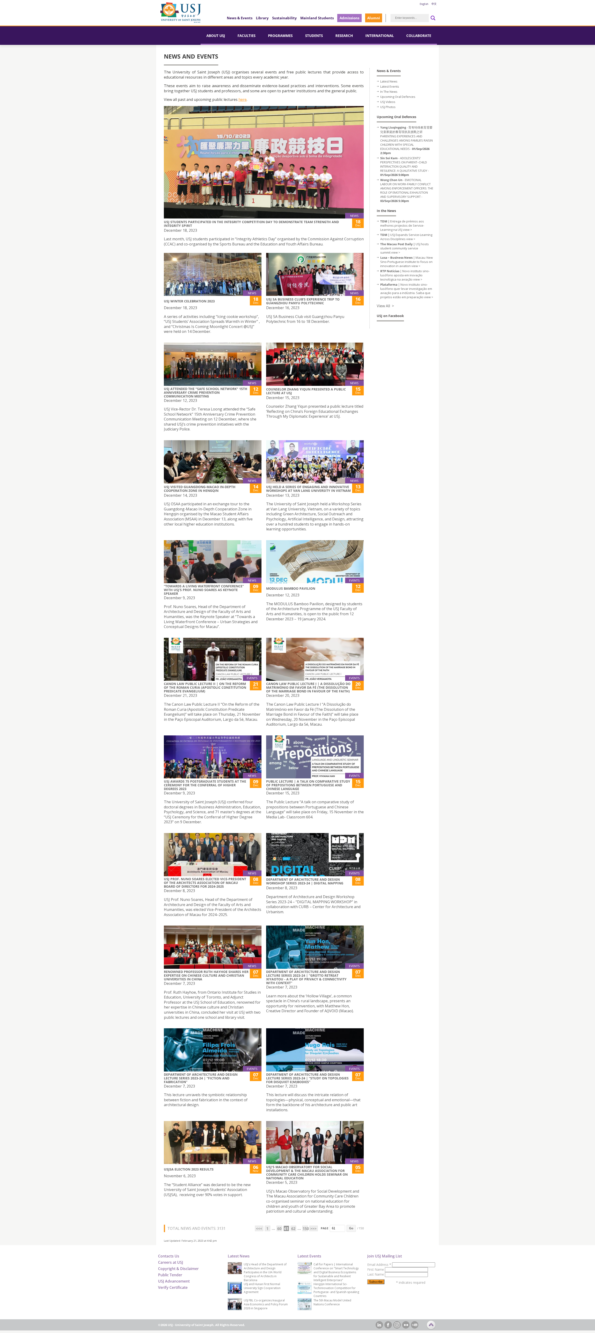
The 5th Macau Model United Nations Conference (332, 1302)
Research (344, 35)
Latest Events (389, 86)
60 (279, 1228)
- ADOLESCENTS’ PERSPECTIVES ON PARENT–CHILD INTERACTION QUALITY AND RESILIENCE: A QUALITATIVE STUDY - (404, 166)
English (424, 4)
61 (286, 1228)
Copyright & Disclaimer (178, 1268)
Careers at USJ (170, 1262)
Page (324, 1228)
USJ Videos (387, 102)
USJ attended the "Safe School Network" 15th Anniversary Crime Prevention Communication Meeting (205, 392)
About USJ (215, 35)
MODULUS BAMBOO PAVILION (290, 588)
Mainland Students (317, 18)
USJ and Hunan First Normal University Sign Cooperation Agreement (262, 1288)
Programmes (280, 35)
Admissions (349, 18)
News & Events (239, 18)
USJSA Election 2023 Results (189, 1169)
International (379, 35)
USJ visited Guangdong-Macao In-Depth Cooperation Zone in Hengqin (199, 489)
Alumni (373, 18)
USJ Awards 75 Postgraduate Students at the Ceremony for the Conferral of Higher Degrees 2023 (205, 785)
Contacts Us (168, 1256)
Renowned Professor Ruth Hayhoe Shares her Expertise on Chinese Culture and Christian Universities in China (206, 975)
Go (351, 1228)
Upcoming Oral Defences (397, 97)
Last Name (376, 1274)
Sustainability (284, 18)
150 (305, 1228)
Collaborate (418, 35)
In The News (388, 91)
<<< (259, 1228)
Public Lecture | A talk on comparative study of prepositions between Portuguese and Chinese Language (308, 785)
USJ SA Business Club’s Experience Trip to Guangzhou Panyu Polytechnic (303, 301)
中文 (433, 4)
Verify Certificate (173, 1287)
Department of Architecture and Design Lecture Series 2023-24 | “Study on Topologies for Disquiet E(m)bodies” (307, 1078)
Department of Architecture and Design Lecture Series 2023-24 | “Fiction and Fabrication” (201, 1078)
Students (314, 35)
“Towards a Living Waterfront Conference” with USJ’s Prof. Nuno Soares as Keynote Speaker (204, 590)
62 (293, 1228)
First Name (376, 1269)
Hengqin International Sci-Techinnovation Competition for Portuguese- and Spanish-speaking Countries (336, 1290)
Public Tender (170, 1274)
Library (262, 18)
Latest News (388, 81)
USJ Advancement (174, 1281)
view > (407, 230)
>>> (313, 1228)
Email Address (379, 1264)
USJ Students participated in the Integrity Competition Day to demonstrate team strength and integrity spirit (251, 224)
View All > (385, 305)
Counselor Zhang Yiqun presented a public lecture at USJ (306, 391)
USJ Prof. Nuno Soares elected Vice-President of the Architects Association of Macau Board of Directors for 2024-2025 (205, 883)
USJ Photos (388, 107)
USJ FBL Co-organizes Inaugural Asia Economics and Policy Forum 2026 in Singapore (266, 1304)
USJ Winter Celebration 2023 (189, 301)
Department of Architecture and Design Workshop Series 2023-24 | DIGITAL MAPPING (304, 881)
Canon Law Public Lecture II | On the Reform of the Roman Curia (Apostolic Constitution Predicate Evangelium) (205, 687)
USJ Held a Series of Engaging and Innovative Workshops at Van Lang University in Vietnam (308, 489)
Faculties (246, 35)
